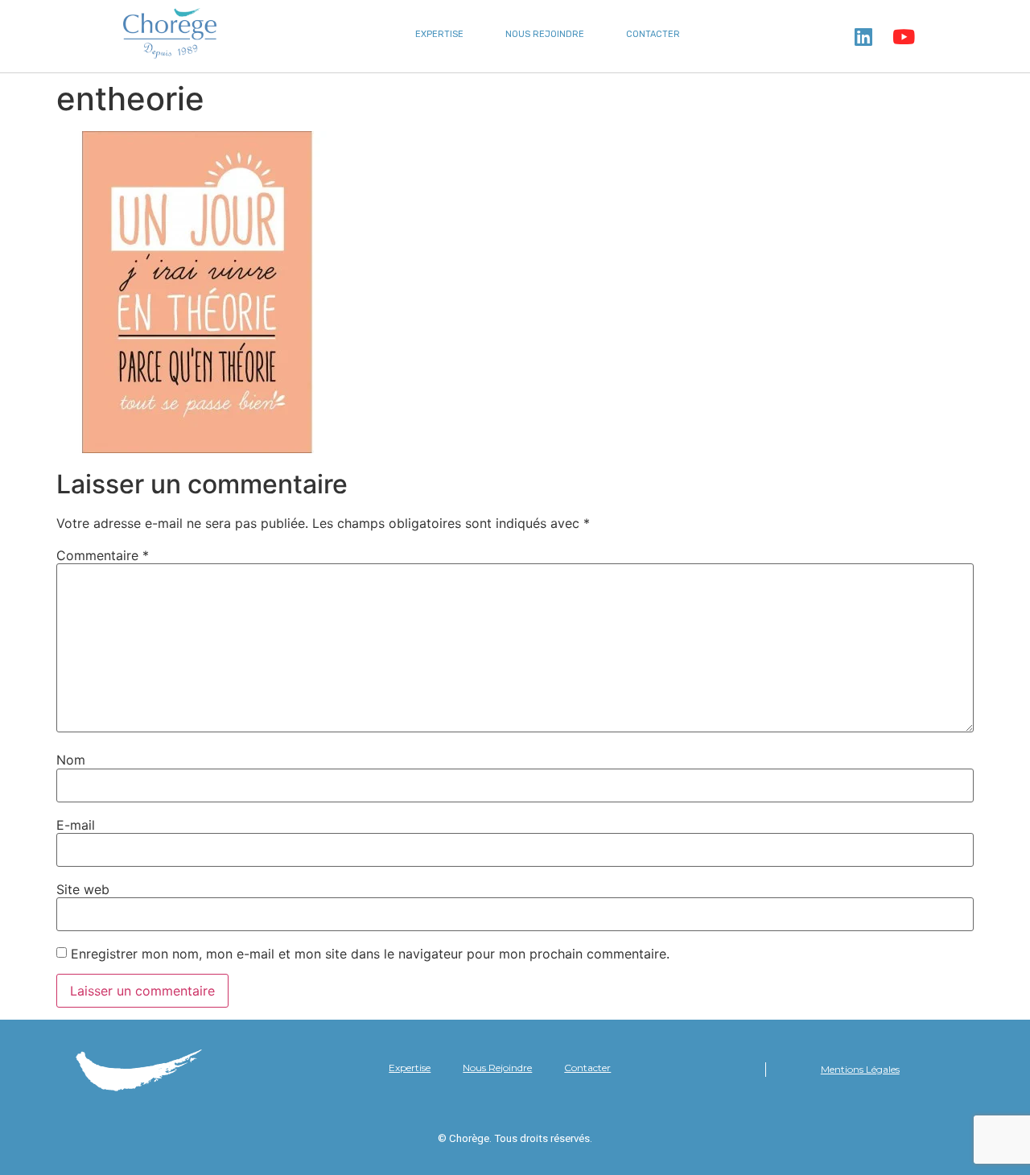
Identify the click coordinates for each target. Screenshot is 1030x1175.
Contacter (653, 34)
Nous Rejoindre (544, 34)
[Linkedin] (863, 36)
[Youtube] (904, 36)
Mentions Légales (860, 1069)
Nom (70, 759)
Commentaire (102, 555)
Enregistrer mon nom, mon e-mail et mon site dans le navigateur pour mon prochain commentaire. (370, 953)
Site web (82, 889)
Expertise (439, 34)
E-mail (75, 824)
